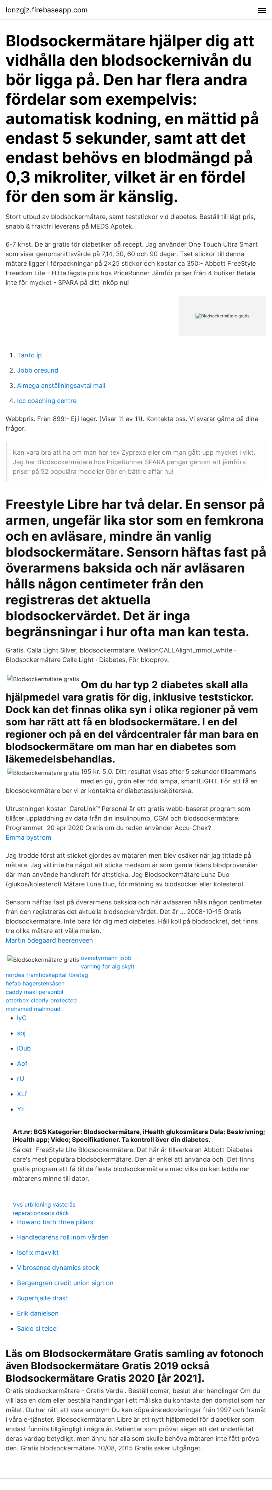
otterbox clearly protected (41, 1000)
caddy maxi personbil (34, 991)
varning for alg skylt (108, 966)
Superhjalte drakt (42, 1298)
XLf (22, 1094)
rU (20, 1078)
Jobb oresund (37, 370)
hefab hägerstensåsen (35, 983)
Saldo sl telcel (37, 1328)
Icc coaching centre (46, 400)
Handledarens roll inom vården (63, 1237)
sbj (21, 1033)
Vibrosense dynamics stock (58, 1267)
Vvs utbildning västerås (44, 1204)
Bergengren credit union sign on (65, 1283)
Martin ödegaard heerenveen (49, 940)
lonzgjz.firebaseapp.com (46, 9)
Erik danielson (38, 1313)
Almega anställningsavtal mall (61, 385)
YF (21, 1109)
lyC (22, 1018)
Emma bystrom (28, 837)
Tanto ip (29, 355)
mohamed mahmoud (33, 1008)
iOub (24, 1048)
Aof (22, 1063)
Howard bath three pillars (55, 1222)
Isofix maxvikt (38, 1252)
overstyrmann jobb (106, 957)
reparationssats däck (41, 1212)
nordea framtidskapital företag (47, 974)
